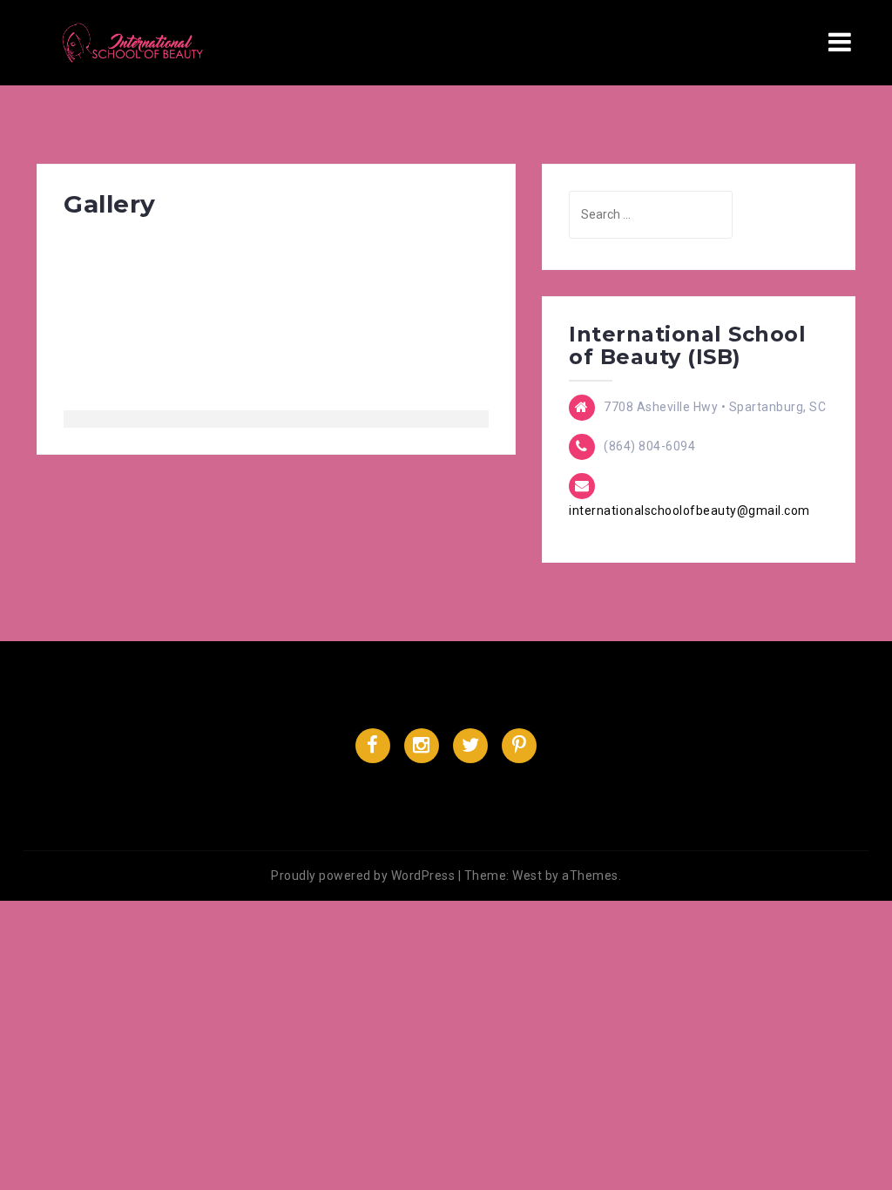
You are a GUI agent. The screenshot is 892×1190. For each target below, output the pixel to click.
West (527, 875)
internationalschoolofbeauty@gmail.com (689, 510)
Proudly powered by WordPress (363, 875)
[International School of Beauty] (134, 42)
